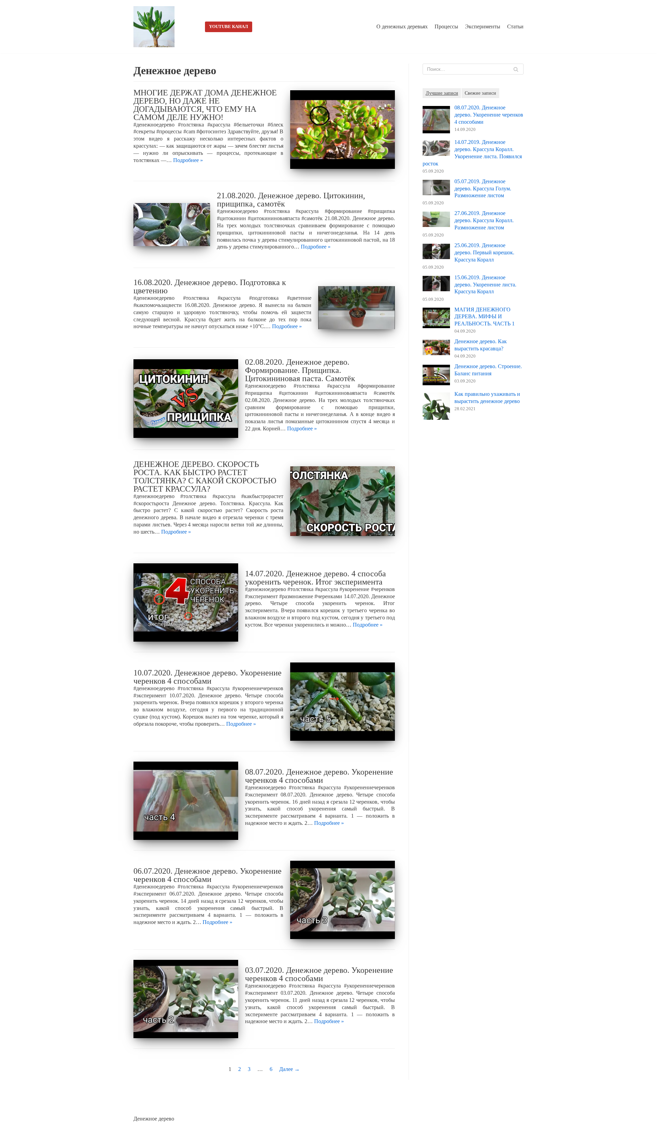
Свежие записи (480, 93)
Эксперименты (482, 26)
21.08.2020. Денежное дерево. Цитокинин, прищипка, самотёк (291, 199)
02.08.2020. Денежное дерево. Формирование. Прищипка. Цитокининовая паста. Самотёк (300, 370)
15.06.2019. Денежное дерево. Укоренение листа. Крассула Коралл (485, 284)
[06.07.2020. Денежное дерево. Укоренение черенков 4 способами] (342, 900)
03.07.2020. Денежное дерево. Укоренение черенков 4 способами (319, 974)
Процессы (446, 26)
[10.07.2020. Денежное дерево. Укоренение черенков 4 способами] (342, 701)
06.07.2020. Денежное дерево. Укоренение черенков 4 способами (207, 875)
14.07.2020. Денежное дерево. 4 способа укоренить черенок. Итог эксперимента (315, 577)
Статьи (515, 26)
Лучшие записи (442, 93)
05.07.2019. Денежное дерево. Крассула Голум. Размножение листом (482, 188)
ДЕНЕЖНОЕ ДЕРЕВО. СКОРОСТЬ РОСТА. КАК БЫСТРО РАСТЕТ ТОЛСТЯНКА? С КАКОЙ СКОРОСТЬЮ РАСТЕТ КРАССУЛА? (204, 476)
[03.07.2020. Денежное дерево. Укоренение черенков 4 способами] (185, 999)
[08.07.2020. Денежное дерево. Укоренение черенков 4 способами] (185, 801)
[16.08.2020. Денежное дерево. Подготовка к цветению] (356, 307)
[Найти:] (473, 69)
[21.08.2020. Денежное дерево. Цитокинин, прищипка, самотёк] (171, 224)
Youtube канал (228, 26)
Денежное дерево (153, 1119)
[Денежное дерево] (155, 26)
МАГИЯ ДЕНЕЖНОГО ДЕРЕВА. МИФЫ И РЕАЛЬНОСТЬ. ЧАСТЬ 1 (484, 317)
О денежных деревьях (402, 26)
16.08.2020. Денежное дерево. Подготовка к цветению (209, 286)
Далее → (289, 1069)
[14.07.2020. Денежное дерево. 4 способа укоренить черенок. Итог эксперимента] (185, 602)
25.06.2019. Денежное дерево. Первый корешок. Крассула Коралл (484, 252)
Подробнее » (188, 160)
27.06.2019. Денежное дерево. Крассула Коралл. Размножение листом (484, 220)
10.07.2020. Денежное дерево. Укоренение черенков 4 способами (207, 676)
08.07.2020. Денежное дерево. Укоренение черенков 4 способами (319, 776)
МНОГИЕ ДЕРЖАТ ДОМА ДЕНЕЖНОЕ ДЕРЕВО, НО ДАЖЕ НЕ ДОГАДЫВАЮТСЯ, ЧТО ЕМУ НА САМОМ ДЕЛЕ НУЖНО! (205, 105)
